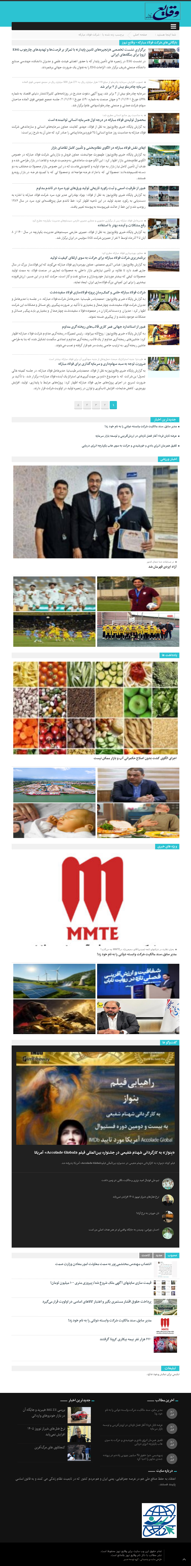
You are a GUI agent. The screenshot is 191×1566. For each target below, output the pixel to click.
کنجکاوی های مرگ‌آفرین (49, 1447)
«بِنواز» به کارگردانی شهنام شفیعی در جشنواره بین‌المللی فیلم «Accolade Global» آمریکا (104, 1152)
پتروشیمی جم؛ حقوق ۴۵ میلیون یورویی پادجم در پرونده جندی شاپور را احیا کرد (133, 1457)
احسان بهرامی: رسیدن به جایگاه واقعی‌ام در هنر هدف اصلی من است (124, 1229)
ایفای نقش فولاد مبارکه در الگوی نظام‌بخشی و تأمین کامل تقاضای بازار (98, 148)
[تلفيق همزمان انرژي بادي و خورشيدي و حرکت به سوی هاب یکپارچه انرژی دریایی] (54, 981)
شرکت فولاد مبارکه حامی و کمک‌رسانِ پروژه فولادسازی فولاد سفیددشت (98, 292)
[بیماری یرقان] (54, 820)
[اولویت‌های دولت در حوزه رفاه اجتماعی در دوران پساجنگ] (138, 785)
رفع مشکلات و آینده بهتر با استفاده (122, 225)
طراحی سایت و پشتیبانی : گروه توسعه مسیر (142, 1559)
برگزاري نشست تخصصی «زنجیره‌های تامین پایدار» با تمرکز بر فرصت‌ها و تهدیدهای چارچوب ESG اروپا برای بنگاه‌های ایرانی (79, 52)
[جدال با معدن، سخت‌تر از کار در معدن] (54, 629)
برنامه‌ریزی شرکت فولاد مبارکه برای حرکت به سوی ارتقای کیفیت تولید (98, 258)
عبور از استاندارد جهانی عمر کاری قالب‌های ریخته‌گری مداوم (104, 327)
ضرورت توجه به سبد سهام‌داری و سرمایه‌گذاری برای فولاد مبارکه (102, 364)
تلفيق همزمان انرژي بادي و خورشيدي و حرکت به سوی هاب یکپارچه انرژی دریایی (129, 445)
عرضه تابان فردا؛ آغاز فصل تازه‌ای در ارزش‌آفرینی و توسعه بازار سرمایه (136, 436)
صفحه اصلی (140, 34)
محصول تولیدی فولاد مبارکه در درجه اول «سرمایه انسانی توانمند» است (97, 120)
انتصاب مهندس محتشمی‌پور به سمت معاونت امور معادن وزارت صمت (103, 1264)
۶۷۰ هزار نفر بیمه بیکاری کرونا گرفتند (125, 1339)
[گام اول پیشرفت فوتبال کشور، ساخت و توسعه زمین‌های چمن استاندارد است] (138, 593)
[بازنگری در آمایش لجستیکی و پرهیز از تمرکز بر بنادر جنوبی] (54, 785)
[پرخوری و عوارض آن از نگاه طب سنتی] (138, 820)
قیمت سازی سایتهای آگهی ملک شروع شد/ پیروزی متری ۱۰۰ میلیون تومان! (100, 1283)
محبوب (172, 1255)
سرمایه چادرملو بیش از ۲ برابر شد (123, 87)
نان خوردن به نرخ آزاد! (147, 1213)
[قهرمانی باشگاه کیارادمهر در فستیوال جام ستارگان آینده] (138, 629)
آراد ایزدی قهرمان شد (162, 567)
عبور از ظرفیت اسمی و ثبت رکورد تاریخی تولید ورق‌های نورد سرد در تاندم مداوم (91, 188)
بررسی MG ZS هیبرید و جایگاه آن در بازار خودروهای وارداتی (44, 1413)
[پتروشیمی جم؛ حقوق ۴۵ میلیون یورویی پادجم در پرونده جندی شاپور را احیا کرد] (138, 1016)
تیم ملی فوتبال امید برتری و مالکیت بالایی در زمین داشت (130, 1180)
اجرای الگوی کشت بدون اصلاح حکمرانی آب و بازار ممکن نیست (135, 758)
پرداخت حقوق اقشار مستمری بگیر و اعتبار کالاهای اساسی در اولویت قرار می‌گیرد (96, 1302)
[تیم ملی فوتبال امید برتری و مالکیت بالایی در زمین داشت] (54, 593)
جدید (159, 1255)
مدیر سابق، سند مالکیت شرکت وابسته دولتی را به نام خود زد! (141, 426)
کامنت (146, 1255)
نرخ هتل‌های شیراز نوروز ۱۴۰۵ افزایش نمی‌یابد (136, 1196)
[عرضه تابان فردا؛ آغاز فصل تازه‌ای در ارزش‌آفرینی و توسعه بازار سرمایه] (138, 981)
